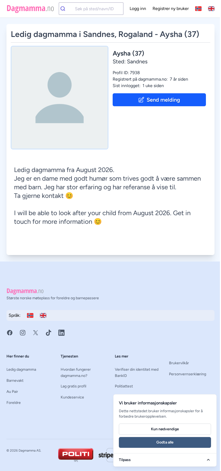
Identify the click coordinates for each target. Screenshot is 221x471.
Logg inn (138, 8)
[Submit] (67, 9)
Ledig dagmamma (21, 369)
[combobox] (91, 8)
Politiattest (124, 386)
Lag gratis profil (73, 386)
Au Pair (12, 391)
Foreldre (13, 402)
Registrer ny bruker (171, 8)
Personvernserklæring (187, 374)
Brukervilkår (179, 363)
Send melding (163, 100)
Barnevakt (14, 380)
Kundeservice (72, 397)
